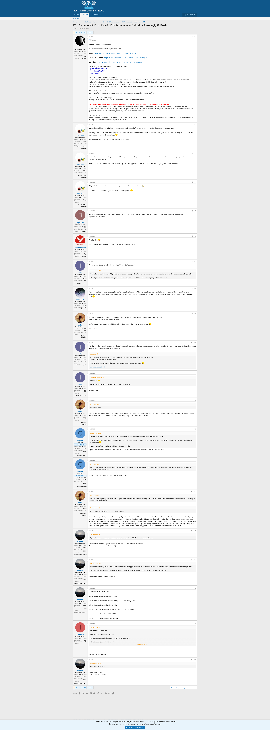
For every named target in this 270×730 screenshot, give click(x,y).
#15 (195, 491)
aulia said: (93, 354)
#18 (195, 588)
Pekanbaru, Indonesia (83, 337)
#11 (195, 373)
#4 (195, 182)
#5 (195, 211)
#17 (195, 559)
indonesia (83, 231)
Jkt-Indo (84, 59)
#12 (195, 400)
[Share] (192, 36)
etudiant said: (94, 271)
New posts (76, 18)
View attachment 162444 (97, 367)
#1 (195, 36)
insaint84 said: (94, 664)
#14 (195, 460)
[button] (101, 15)
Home (76, 15)
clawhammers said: (96, 377)
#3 (195, 153)
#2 (195, 124)
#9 (195, 314)
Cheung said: (94, 508)
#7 (195, 261)
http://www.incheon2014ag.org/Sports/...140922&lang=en (125, 58)
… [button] (81, 32)
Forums (85, 15)
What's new (95, 15)
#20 (195, 659)
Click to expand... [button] (142, 644)
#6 (195, 236)
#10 (195, 342)
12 (85, 32)
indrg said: (93, 404)
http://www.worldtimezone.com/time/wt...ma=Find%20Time (120, 62)
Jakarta (84, 256)
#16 (195, 530)
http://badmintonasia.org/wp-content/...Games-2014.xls (115, 53)
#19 (195, 623)
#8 (195, 288)
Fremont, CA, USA (81, 284)
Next (89, 32)
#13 (195, 429)
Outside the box (81, 455)
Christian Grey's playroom (81, 148)
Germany (83, 309)
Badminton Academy (80, 554)
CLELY (76, 29)
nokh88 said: (94, 627)
